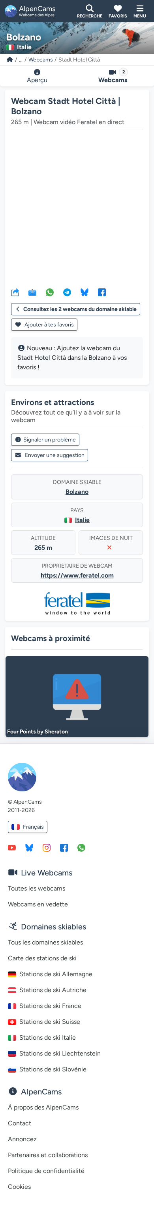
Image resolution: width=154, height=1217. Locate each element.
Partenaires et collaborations (48, 1155)
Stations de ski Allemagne (55, 974)
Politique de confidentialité (46, 1171)
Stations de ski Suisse (49, 1021)
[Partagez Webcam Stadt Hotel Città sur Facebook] (102, 292)
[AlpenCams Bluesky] (29, 847)
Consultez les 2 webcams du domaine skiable (80, 309)
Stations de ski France (50, 1006)
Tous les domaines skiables (45, 942)
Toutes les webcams (36, 888)
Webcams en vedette (38, 904)
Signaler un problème (49, 439)
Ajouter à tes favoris (48, 324)
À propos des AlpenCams (43, 1107)
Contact (19, 1123)
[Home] (9, 59)
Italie (82, 520)
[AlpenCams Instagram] (47, 847)
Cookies (19, 1186)
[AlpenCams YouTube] (12, 847)
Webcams (40, 59)
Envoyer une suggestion (55, 455)
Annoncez (22, 1139)
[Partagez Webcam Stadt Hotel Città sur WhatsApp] (50, 292)
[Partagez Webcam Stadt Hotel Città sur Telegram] (67, 292)
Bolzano (77, 491)
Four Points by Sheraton (37, 731)
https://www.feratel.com (77, 575)
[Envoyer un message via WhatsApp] (81, 847)
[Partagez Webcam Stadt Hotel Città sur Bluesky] (84, 292)
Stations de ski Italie (47, 1037)
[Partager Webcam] (15, 292)
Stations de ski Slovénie (52, 1069)
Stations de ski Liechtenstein (60, 1053)
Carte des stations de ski (42, 958)
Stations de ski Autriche (52, 990)
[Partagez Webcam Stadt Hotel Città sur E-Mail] (32, 292)
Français (33, 826)
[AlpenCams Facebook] (64, 847)
